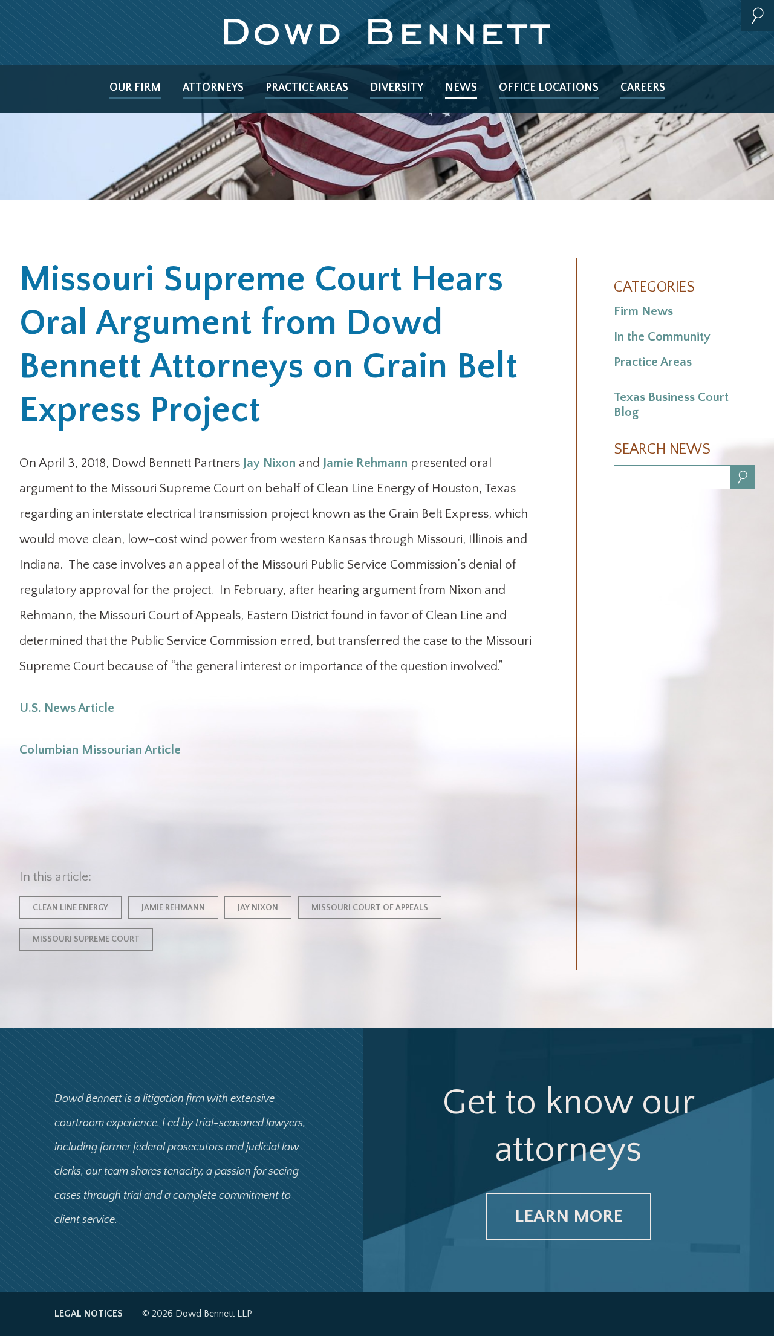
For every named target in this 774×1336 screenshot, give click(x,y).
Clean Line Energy (70, 908)
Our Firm (135, 88)
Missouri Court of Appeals (369, 908)
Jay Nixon (269, 463)
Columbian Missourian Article (100, 750)
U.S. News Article (66, 708)
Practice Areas (306, 88)
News (461, 88)
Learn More (569, 1217)
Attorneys (213, 88)
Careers (642, 88)
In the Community (662, 337)
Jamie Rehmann (365, 463)
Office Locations (549, 88)
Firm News (643, 311)
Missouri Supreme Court (86, 939)
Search (757, 15)
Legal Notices (88, 1313)
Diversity (396, 88)
